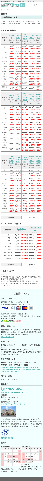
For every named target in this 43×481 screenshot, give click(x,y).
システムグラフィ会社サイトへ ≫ (13, 404)
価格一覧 (6, 10)
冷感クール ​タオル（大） (38, 159)
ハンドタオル (38, 37)
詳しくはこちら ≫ (7, 337)
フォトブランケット (35, 229)
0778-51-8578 (14, 389)
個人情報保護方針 (7, 438)
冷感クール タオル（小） (32, 159)
